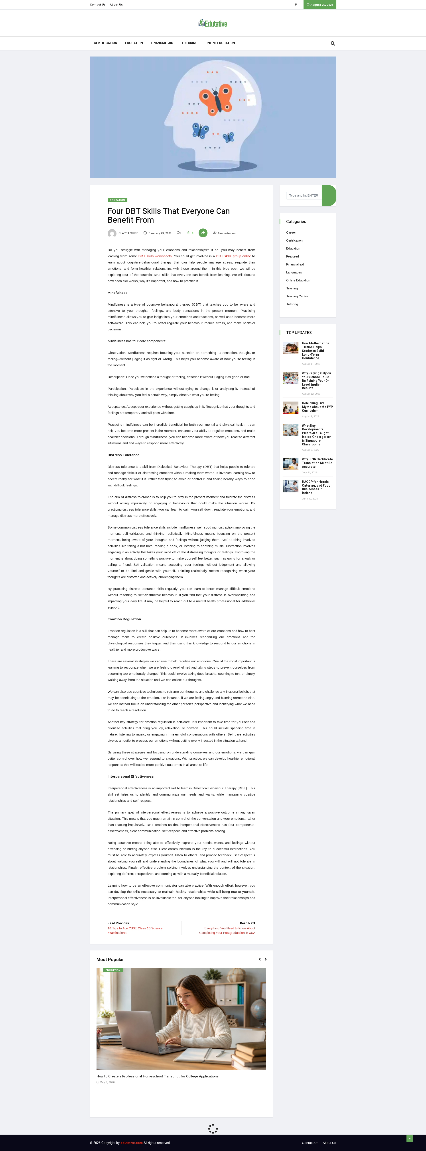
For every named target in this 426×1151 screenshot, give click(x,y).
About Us (116, 4)
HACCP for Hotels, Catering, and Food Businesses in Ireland (316, 487)
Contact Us (97, 4)
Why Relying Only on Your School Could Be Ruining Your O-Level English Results (316, 380)
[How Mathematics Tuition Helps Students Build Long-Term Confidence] (290, 348)
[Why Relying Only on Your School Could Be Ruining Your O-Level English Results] (290, 378)
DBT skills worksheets (155, 256)
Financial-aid (162, 43)
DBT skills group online (233, 256)
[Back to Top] (409, 1138)
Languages (294, 272)
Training (292, 288)
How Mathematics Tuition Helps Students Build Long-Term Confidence (315, 351)
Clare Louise (128, 233)
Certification (105, 43)
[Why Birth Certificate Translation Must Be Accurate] (290, 464)
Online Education (220, 43)
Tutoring (189, 43)
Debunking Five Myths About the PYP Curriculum (317, 407)
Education (134, 43)
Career (291, 232)
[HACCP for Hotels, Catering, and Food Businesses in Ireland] (290, 486)
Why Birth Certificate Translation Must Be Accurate (317, 463)
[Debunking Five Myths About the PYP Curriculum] (290, 408)
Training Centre (297, 296)
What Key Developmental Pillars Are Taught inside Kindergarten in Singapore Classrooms (316, 435)
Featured (292, 256)
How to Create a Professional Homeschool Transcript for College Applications (158, 1076)
